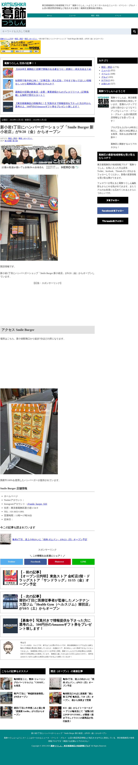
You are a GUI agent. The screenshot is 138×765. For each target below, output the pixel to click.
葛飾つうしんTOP (6, 39)
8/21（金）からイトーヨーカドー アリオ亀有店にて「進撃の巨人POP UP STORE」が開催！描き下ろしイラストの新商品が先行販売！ (78, 714)
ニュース (72, 16)
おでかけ (72, 20)
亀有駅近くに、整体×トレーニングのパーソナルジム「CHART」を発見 (29, 682)
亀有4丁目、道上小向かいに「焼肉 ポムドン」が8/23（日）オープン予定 (78, 682)
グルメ (49, 20)
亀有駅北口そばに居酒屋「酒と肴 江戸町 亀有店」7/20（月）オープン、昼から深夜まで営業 (78, 696)
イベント (118, 16)
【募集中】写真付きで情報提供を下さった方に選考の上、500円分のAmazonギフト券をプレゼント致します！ (55, 624)
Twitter (11, 561)
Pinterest (59, 561)
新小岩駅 (8, 141)
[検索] (134, 31)
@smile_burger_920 (37, 504)
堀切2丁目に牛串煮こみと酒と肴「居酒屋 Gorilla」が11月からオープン (29, 711)
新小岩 (15, 141)
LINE (83, 561)
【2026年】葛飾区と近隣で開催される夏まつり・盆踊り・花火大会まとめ (53, 69)
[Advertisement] (47, 304)
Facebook (35, 561)
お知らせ (105, 84)
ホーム (49, 16)
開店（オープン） (31, 39)
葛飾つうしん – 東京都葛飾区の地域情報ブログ (70, 746)
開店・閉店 (95, 16)
